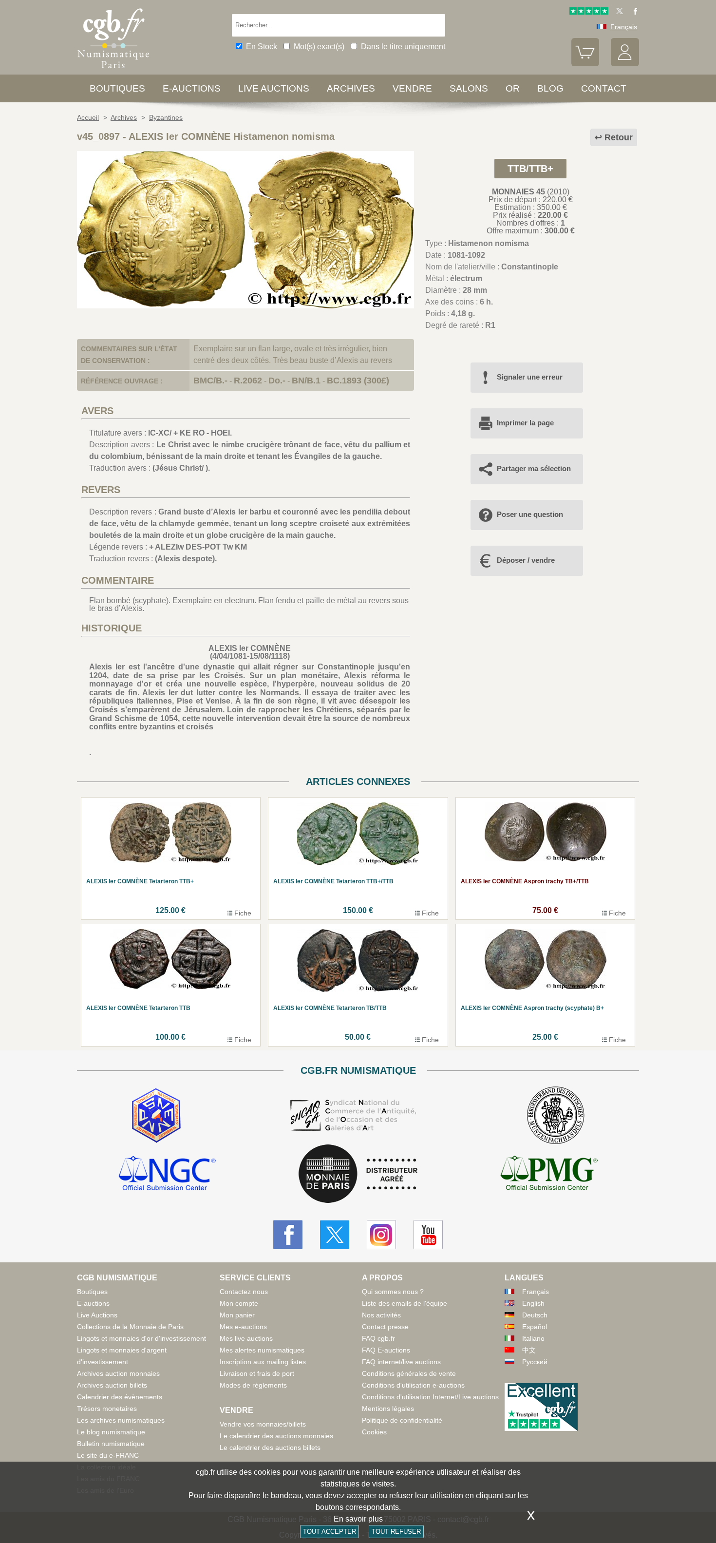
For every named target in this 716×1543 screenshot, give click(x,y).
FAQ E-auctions (386, 1350)
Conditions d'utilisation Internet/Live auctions (430, 1397)
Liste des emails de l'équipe (404, 1303)
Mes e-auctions (243, 1327)
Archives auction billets (112, 1385)
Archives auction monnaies (118, 1373)
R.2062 (248, 380)
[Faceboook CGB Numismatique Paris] (287, 1234)
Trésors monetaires (107, 1408)
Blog (550, 88)
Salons (469, 88)
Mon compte (239, 1303)
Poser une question (530, 514)
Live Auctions (97, 1315)
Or (513, 88)
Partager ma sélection (534, 468)
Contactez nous (244, 1291)
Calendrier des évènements (119, 1397)
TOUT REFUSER (396, 1531)
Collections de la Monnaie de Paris (130, 1327)
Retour (618, 137)
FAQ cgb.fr (378, 1338)
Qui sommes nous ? (393, 1291)
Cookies (374, 1432)
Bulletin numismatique (111, 1444)
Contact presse (385, 1327)
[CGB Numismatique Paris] (113, 70)
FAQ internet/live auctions (401, 1362)
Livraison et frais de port (257, 1373)
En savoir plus (358, 1519)
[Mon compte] (625, 64)
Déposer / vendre (526, 560)
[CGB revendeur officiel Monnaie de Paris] (358, 1174)
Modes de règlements (253, 1385)
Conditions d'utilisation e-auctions (413, 1385)
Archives (351, 88)
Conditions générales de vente (409, 1373)
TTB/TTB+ (530, 168)
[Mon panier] (585, 64)
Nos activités (381, 1315)
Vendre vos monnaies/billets (263, 1424)
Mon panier (237, 1315)
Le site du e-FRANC (108, 1455)
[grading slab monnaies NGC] (167, 1174)
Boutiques (117, 88)
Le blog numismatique (111, 1432)
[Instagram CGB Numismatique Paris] (381, 1234)
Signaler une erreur (530, 377)
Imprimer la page (525, 423)
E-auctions (192, 88)
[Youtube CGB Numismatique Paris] (428, 1234)
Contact (603, 88)
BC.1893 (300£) (358, 380)
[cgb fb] (633, 12)
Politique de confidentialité (402, 1420)
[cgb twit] (617, 12)
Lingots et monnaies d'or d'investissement (141, 1338)
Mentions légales (388, 1408)
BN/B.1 (306, 380)
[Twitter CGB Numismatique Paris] (334, 1234)
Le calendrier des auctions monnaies (276, 1436)
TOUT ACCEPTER (329, 1531)
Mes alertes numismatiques (262, 1350)
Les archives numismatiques (121, 1420)
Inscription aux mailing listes (263, 1362)
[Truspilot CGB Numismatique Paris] (588, 12)
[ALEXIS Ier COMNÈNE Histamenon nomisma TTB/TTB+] (245, 306)
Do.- (276, 380)
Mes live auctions (246, 1338)
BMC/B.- (210, 380)
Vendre (412, 88)
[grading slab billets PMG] (549, 1175)
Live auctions (273, 88)
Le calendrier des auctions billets (270, 1447)
